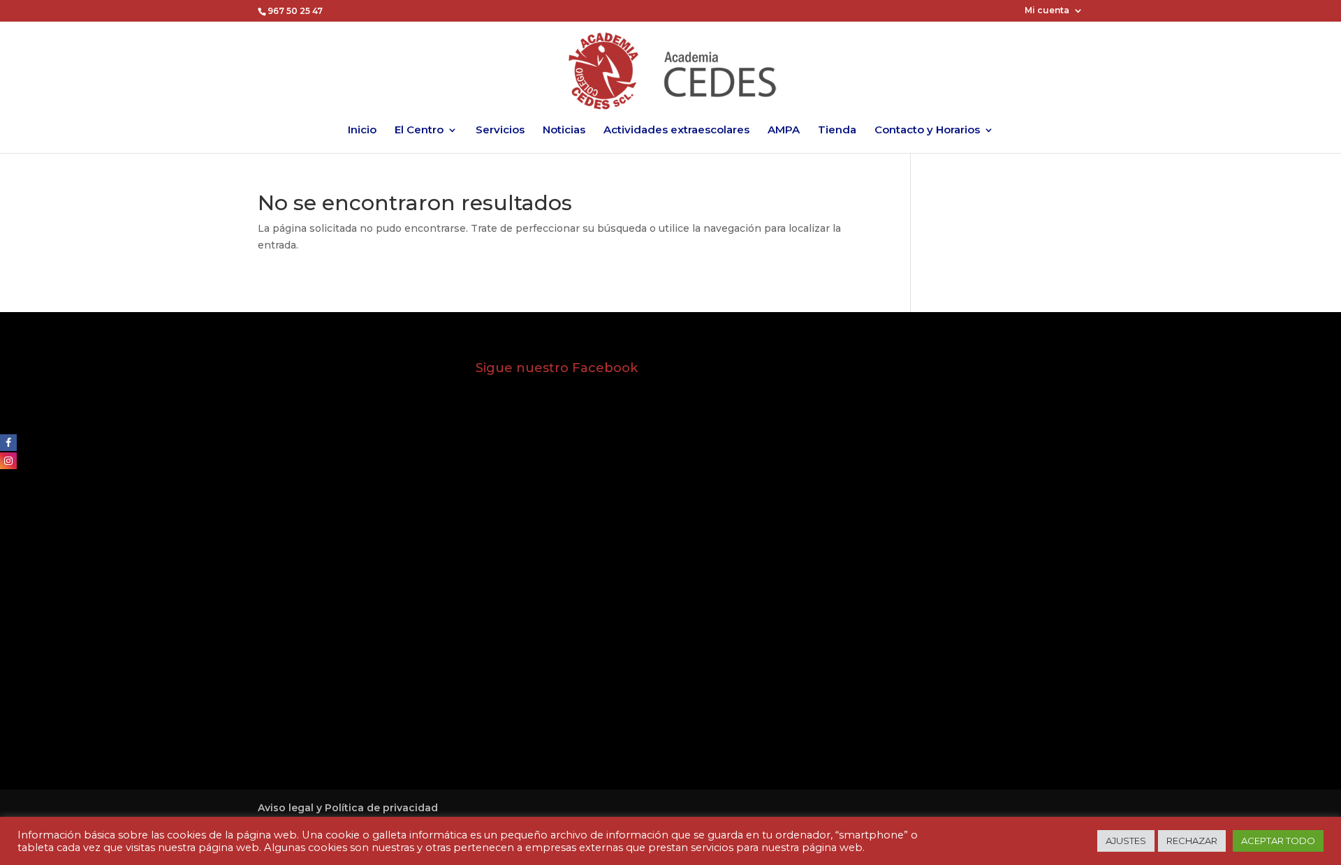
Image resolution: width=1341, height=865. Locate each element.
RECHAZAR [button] (1191, 840)
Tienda (837, 130)
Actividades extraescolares (676, 130)
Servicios (500, 130)
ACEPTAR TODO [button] (1278, 840)
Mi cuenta (1047, 10)
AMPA (784, 130)
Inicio (362, 130)
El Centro (419, 130)
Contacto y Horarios (927, 130)
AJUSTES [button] (1126, 840)
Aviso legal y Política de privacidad (348, 807)
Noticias (564, 130)
